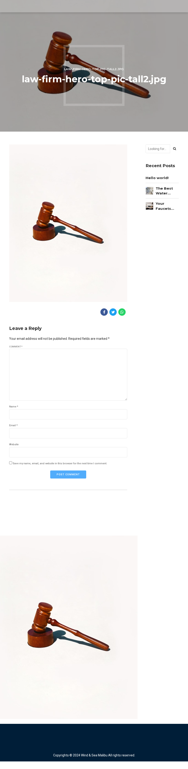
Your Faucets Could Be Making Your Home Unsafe (167, 206)
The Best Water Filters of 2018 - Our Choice (165, 191)
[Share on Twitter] (113, 312)
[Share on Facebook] (104, 312)
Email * (13, 425)
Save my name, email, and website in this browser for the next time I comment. (60, 463)
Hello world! (157, 178)
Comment (15, 346)
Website (14, 444)
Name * (13, 406)
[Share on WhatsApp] (122, 312)
